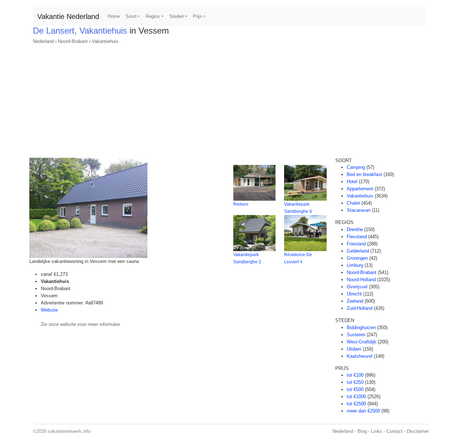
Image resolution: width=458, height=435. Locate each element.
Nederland (43, 41)
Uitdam (354, 349)
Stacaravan (358, 210)
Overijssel (357, 286)
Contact (394, 431)
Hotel (352, 181)
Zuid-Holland (359, 308)
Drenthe (355, 229)
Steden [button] (176, 16)
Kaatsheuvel (359, 356)
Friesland (356, 243)
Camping (356, 167)
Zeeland (355, 301)
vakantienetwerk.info (69, 431)
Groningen (357, 258)
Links (376, 431)
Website (49, 310)
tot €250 (355, 382)
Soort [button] (131, 16)
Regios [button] (153, 16)
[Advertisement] (229, 99)
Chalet (353, 203)
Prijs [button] (197, 16)
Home (114, 16)
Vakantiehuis (105, 41)
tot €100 (355, 375)
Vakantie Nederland (68, 16)
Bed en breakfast (364, 174)
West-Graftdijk (361, 341)
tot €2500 (356, 403)
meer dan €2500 (363, 411)
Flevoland (357, 236)
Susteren (356, 334)
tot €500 (355, 389)
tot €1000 (356, 396)
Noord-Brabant (73, 41)
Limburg (355, 265)
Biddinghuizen (361, 327)
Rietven (240, 204)
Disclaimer (418, 431)
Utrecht (354, 294)
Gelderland (358, 251)
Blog (362, 431)
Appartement (360, 188)
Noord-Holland (361, 279)
